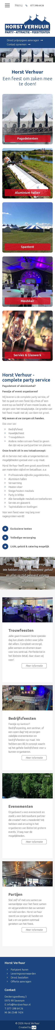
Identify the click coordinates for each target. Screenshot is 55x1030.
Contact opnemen (16, 44)
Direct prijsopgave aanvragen (23, 40)
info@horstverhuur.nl (19, 1004)
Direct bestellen (19, 977)
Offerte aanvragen (21, 981)
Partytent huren (19, 969)
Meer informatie (34, 665)
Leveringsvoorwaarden (23, 973)
